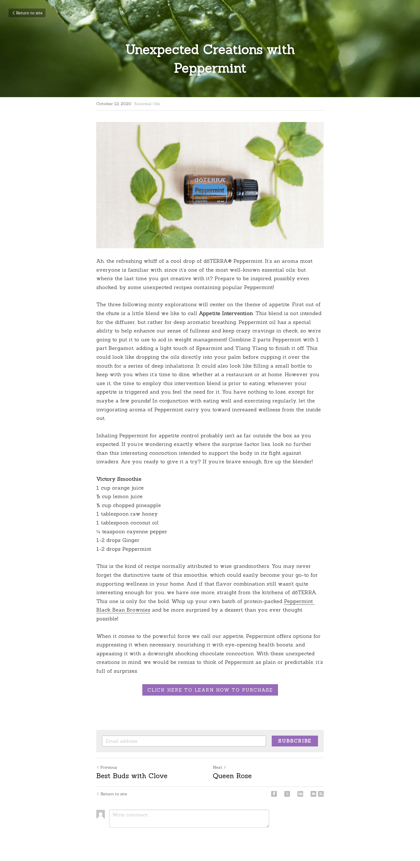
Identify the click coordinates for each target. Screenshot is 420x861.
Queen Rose (232, 776)
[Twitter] (287, 794)
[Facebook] (274, 794)
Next (217, 767)
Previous (108, 767)
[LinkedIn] (300, 794)
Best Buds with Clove (131, 776)
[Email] (313, 794)
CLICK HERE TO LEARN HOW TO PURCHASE (210, 690)
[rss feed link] (321, 794)
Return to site (29, 12)
